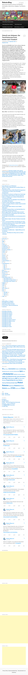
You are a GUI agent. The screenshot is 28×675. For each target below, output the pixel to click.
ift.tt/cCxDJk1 (10, 503)
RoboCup (4, 382)
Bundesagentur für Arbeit (14, 172)
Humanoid (4, 259)
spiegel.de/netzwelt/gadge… (9, 492)
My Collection (5, 271)
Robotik (22, 385)
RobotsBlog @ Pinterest (7, 318)
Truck (22, 175)
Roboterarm (11, 385)
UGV (3, 289)
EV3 (4, 264)
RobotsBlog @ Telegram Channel (9, 319)
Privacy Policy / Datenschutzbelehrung (10, 305)
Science (6, 175)
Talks (22, 171)
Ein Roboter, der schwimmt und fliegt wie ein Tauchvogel (13, 194)
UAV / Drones (4, 288)
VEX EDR (5, 292)
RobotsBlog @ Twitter (6, 325)
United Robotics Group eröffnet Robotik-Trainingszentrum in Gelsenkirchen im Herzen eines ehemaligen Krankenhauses (13, 191)
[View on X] (24, 427)
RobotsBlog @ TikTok (6, 322)
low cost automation (20, 376)
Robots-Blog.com (8, 417)
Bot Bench (4, 399)
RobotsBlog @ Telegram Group (8, 321)
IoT (2, 262)
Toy (16, 388)
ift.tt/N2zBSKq (18, 456)
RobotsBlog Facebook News (7, 26)
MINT (22, 174)
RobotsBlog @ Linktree (7, 316)
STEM (20, 171)
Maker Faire (8, 378)
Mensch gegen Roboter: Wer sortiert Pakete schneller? (13, 212)
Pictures (3, 273)
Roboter (5, 385)
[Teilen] (24, 437)
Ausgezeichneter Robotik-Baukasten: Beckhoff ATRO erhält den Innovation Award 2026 (13, 356)
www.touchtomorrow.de (13, 165)
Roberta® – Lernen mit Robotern (8, 403)
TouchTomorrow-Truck (13, 175)
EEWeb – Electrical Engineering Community (11, 402)
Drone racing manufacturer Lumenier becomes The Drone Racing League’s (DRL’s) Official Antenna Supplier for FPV (13, 347)
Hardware (4, 258)
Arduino (6, 368)
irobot (24, 371)
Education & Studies (12, 170)
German (3, 171)
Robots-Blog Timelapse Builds (7, 21)
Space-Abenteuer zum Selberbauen (9, 185)
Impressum (4, 306)
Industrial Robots (5, 260)
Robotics (17, 385)
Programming (8, 171)
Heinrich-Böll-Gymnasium (12, 174)
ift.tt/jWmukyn (6, 445)
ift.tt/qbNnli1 (18, 543)
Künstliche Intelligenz (21, 374)
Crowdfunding (5, 247)
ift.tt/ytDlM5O (15, 468)
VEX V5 (5, 295)
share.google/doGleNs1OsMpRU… (10, 434)
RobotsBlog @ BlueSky (7, 311)
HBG (6, 174)
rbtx (14, 380)
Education (7, 371)
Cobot (17, 369)
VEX (3, 290)
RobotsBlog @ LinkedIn (7, 315)
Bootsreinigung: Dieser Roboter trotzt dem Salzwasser (13, 195)
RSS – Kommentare (6, 394)
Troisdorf (19, 175)
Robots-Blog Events (18, 24)
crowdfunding (22, 369)
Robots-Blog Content (6, 277)
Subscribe (5, 337)
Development (4, 248)
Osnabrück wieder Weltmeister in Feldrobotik (11, 202)
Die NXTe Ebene (5, 400)
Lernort (19, 174)
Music (3, 270)
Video (25, 171)
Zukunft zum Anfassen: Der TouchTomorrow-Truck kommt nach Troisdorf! (11, 37)
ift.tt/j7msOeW (11, 479)
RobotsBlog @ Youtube (7, 326)
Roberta (3, 275)
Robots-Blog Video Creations (7, 24)
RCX (4, 267)
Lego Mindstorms (5, 263)
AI (2, 240)
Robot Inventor (7, 269)
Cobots (3, 244)
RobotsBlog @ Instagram (7, 314)
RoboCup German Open (11, 383)
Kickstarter (8, 373)
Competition (4, 245)
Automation (12, 369)
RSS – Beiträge (5, 393)
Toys (3, 286)
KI (2, 374)
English (3, 251)
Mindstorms (13, 378)
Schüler (3, 175)
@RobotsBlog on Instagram (19, 26)
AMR (3, 241)
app (4, 369)
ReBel (17, 380)
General (21, 170)
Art (2, 242)
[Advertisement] (14, 565)
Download (4, 371)
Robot (20, 382)
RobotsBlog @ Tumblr (6, 323)
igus (21, 371)
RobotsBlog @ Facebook (7, 312)
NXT (4, 266)
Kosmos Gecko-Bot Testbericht (8, 224)
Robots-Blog (7, 2)
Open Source (22, 378)
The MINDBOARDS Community (8, 405)
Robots (4, 388)
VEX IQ (5, 293)
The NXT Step (5, 406)
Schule (24, 174)
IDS (18, 371)
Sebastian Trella (5, 42)
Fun (3, 253)
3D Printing (4, 238)
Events (18, 170)
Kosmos (15, 374)
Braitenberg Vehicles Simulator (8, 303)
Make (3, 378)
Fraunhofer (12, 371)
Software (4, 282)
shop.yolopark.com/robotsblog (10, 516)
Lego (3, 376)
